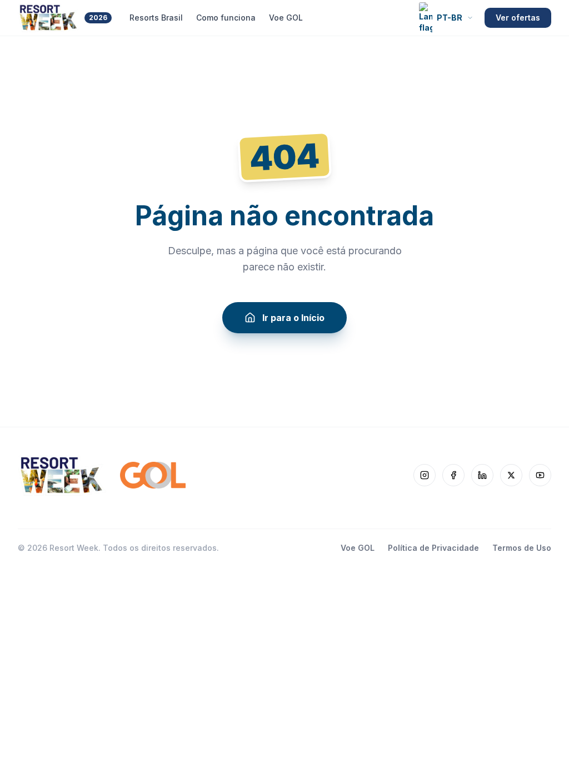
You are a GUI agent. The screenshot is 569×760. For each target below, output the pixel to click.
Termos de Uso (521, 547)
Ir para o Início (293, 317)
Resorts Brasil (156, 17)
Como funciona (226, 17)
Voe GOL (286, 17)
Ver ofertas (518, 17)
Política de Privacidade (433, 547)
